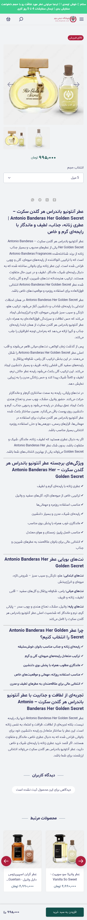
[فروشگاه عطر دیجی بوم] (65, 19)
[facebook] (54, 200)
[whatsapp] (32, 200)
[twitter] (47, 200)
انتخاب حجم (75, 167)
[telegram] (39, 200)
